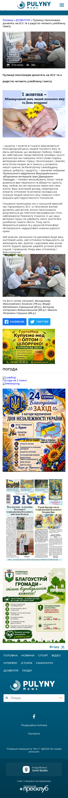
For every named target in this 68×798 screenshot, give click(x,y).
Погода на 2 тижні (15, 380)
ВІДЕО (56, 655)
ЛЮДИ (13, 54)
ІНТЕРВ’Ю (10, 663)
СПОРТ (43, 655)
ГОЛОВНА (10, 655)
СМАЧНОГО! (44, 663)
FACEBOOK (17, 321)
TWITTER (42, 321)
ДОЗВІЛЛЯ (15, 49)
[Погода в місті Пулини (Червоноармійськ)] (34, 377)
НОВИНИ (14, 60)
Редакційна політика (34, 725)
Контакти (34, 733)
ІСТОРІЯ (26, 663)
